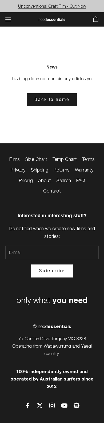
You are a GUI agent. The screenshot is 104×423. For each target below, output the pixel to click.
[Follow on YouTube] (64, 405)
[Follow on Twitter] (39, 405)
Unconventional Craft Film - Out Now (52, 6)
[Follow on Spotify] (76, 405)
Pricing (26, 180)
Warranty (84, 170)
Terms (88, 159)
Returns (62, 170)
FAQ (80, 180)
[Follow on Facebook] (27, 405)
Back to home (52, 99)
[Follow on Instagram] (52, 405)
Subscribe (52, 270)
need (54, 326)
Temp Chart (65, 159)
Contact (52, 191)
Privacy (18, 170)
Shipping (39, 170)
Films (14, 159)
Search (63, 180)
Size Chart (36, 159)
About (44, 180)
